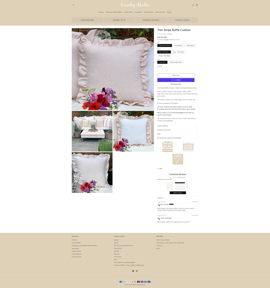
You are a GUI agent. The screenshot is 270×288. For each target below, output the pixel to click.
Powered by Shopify (140, 284)
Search (158, 248)
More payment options (176, 84)
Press (115, 259)
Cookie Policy (118, 248)
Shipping (166, 39)
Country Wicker (76, 242)
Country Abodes (132, 284)
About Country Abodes (163, 240)
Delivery (116, 240)
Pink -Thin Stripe (164, 52)
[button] (73, 5)
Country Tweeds (76, 251)
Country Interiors (76, 257)
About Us (117, 254)
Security (116, 251)
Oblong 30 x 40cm (164, 45)
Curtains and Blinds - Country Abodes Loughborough (129, 265)
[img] (161, 202)
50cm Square (190, 45)
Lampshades (75, 248)
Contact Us (159, 245)
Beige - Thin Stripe (164, 55)
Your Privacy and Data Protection (123, 245)
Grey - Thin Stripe (178, 52)
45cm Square (178, 45)
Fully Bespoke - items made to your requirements (170, 242)
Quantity (159, 66)
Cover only (162, 62)
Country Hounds (76, 254)
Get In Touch (117, 257)
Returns (116, 242)
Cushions (74, 240)
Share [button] (160, 168)
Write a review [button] (178, 192)
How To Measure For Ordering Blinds (124, 262)
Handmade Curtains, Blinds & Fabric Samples (84, 245)
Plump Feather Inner (176, 62)
